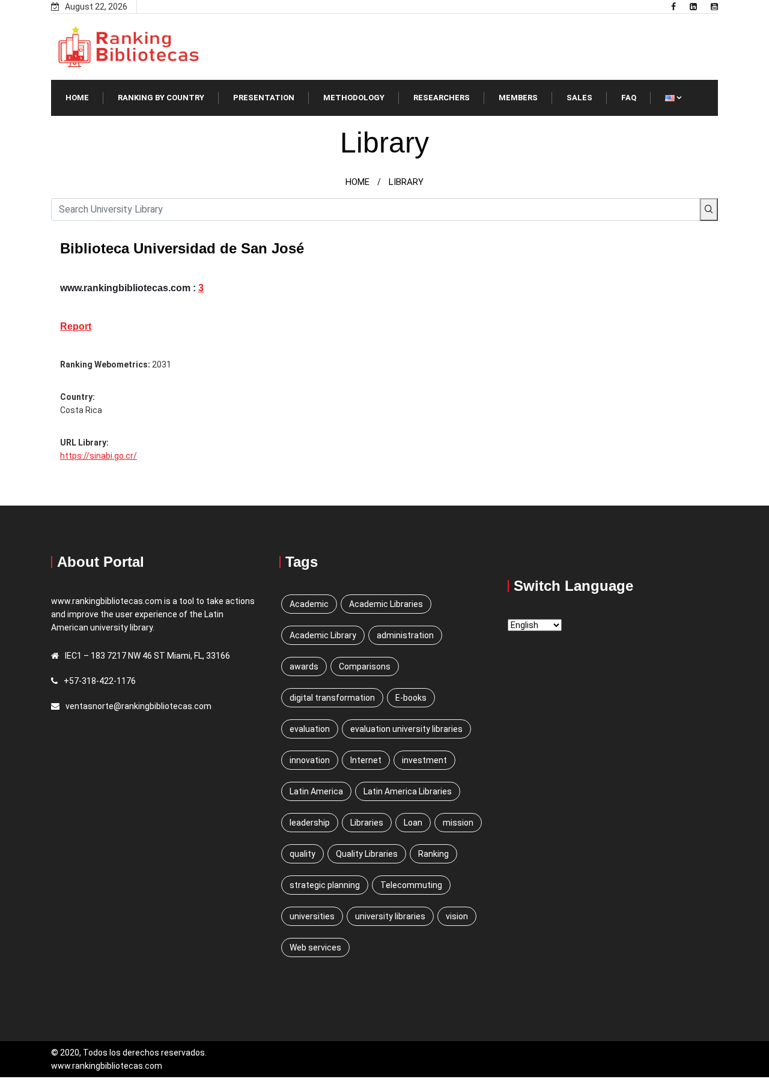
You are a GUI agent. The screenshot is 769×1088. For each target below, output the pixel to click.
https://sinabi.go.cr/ (98, 456)
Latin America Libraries (407, 791)
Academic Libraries (386, 604)
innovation (310, 760)
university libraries (390, 916)
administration (405, 635)
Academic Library (323, 635)
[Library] (673, 6)
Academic (309, 604)
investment (424, 760)
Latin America (316, 791)
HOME (357, 182)
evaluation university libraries (406, 729)
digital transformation (332, 698)
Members (518, 97)
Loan (413, 822)
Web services (315, 947)
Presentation (263, 97)
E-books (411, 698)
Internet (365, 760)
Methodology (353, 97)
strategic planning (325, 885)
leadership (310, 822)
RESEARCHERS (441, 97)
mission (458, 822)
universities (312, 916)
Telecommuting (411, 885)
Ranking (433, 854)
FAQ (628, 97)
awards (304, 666)
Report (75, 326)
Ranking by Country (161, 97)
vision (457, 916)
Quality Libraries (367, 854)
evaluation (310, 729)
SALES (579, 97)
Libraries (366, 822)
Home (77, 97)
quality (302, 854)
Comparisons (365, 666)
